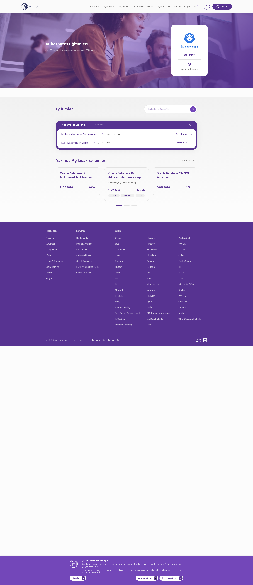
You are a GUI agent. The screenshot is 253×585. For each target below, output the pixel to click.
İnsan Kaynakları (84, 244)
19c (140, 195)
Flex (149, 325)
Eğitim (48, 255)
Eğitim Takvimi (164, 7)
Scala (149, 307)
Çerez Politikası (83, 273)
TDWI (117, 273)
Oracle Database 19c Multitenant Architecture (76, 175)
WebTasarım (196, 340)
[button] (119, 205)
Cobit (181, 255)
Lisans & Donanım (54, 261)
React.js (119, 296)
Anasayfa (49, 238)
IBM (149, 273)
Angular (151, 296)
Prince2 (182, 296)
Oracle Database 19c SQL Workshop (173, 175)
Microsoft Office (186, 284)
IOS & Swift (120, 319)
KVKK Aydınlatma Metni (87, 267)
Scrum (181, 250)
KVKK (119, 340)
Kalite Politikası (83, 255)
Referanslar (81, 250)
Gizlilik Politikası (84, 261)
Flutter (118, 267)
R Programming (122, 307)
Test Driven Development (127, 313)
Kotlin (181, 279)
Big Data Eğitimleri (155, 319)
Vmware (151, 290)
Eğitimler (108, 7)
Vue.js (118, 302)
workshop (127, 195)
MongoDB (120, 290)
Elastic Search (185, 261)
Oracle (118, 238)
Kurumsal (94, 7)
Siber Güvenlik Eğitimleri (190, 319)
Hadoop (151, 267)
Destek (177, 7)
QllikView (182, 302)
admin (113, 195)
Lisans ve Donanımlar (143, 7)
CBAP (118, 255)
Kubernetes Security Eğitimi (74, 143)
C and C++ (120, 250)
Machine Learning (123, 325)
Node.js (182, 290)
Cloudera (151, 255)
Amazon (151, 244)
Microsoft (151, 238)
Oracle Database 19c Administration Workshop (124, 175)
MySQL (182, 244)
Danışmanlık (122, 7)
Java (117, 244)
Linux (117, 284)
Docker (150, 261)
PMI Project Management (159, 313)
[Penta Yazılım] (205, 340)
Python (150, 302)
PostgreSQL (184, 238)
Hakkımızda (82, 238)
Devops (119, 261)
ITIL (117, 279)
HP (179, 267)
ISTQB (181, 273)
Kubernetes (66, 50)
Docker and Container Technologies (79, 134)
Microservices (153, 284)
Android (182, 313)
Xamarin (182, 307)
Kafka (149, 279)
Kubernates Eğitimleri (84, 50)
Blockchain (152, 250)
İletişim (187, 7)
